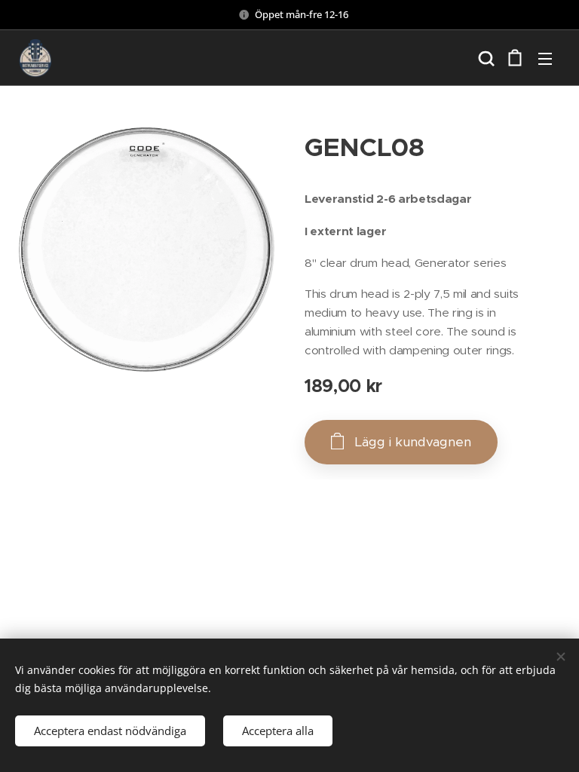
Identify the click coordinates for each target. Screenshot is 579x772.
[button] (485, 58)
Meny (545, 58)
